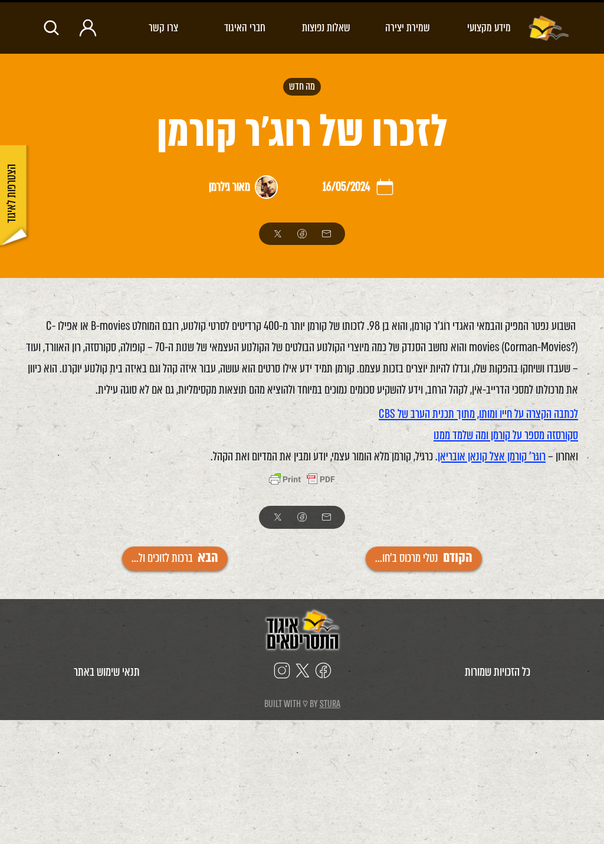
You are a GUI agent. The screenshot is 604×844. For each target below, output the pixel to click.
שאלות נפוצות (326, 27)
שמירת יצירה (407, 27)
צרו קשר (163, 27)
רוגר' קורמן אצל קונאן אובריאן (492, 456)
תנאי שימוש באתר (107, 672)
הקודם (423, 558)
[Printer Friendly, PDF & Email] (302, 480)
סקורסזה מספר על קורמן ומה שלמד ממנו (506, 435)
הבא (175, 558)
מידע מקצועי (489, 27)
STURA (330, 704)
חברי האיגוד (244, 27)
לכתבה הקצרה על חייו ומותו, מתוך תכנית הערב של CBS (478, 414)
